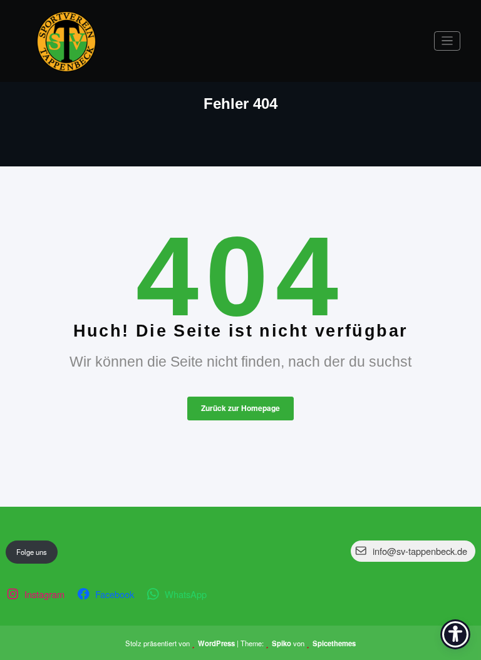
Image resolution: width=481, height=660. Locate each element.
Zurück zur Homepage (240, 408)
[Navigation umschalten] (447, 41)
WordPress (216, 643)
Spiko (281, 643)
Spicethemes (334, 643)
